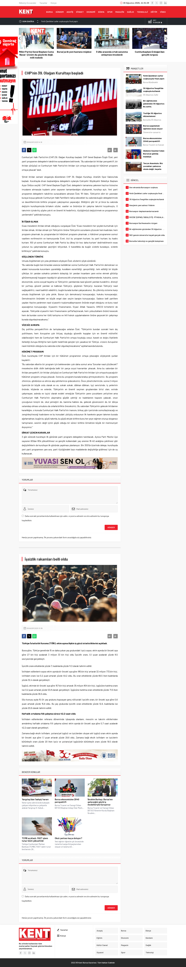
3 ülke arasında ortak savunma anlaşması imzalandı (112, 53)
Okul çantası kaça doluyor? (68, 838)
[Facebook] (152, 3)
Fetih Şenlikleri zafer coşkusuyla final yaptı (153, 77)
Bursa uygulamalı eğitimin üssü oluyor (153, 127)
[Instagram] (161, 3)
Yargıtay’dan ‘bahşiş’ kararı (35, 799)
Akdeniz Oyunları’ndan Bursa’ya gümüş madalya (153, 153)
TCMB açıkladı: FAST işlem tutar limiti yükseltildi (35, 839)
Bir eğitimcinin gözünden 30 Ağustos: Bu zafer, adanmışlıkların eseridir (154, 106)
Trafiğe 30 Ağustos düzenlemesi (152, 114)
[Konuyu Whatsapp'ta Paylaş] (34, 150)
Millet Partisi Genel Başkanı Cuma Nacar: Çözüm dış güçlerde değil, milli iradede (36, 54)
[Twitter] (156, 3)
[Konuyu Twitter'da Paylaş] (29, 150)
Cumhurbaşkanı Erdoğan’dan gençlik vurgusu (149, 53)
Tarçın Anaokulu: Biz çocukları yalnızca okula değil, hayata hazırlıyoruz (153, 167)
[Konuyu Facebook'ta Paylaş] (24, 150)
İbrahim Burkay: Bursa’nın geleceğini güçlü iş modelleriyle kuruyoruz (100, 802)
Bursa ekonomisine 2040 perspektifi (67, 800)
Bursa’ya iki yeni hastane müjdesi (74, 51)
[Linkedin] (165, 3)
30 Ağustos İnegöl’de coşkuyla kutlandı (58, 21)
